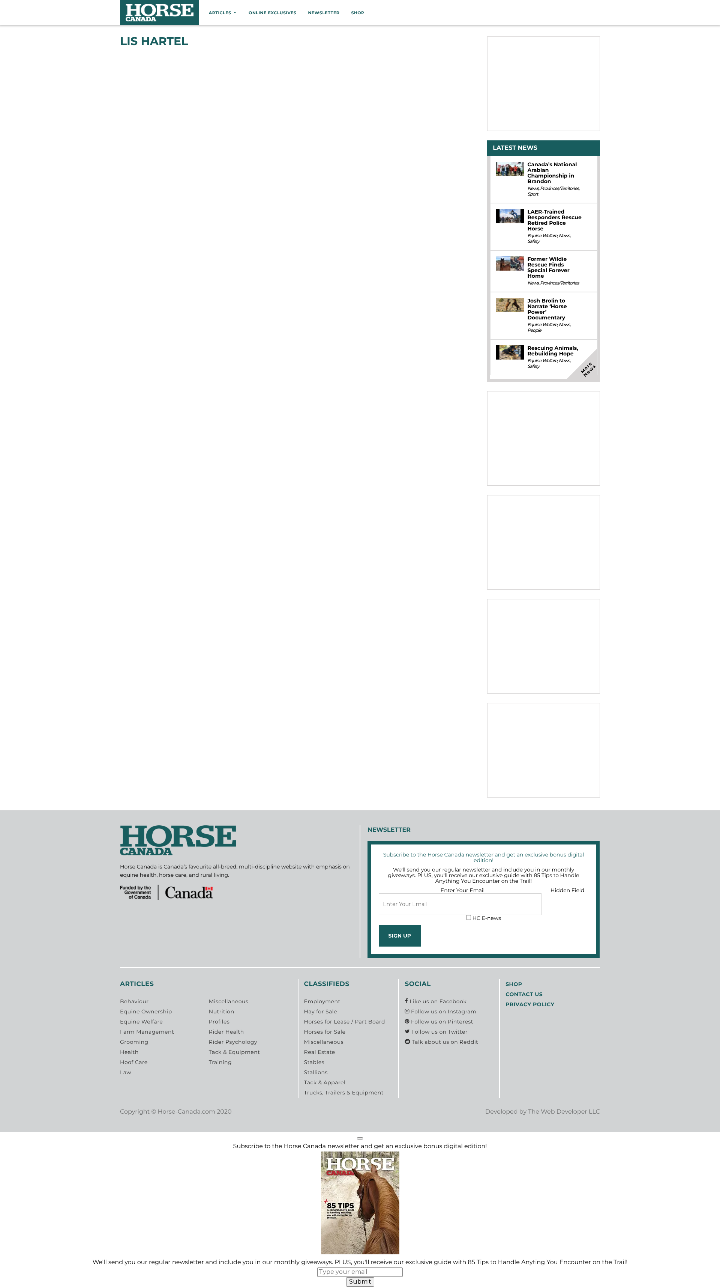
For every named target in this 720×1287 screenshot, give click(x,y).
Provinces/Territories (559, 188)
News (532, 188)
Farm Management (147, 1031)
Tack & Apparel (325, 1082)
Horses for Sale (325, 1031)
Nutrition (221, 1011)
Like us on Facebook (437, 1001)
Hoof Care (134, 1062)
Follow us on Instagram (443, 1011)
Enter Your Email (463, 890)
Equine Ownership (146, 1011)
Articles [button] (220, 12)
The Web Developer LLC (564, 1111)
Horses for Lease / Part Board (344, 1021)
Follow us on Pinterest (441, 1021)
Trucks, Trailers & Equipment (344, 1092)
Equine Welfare (542, 236)
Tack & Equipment (234, 1052)
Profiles (219, 1021)
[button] (360, 1138)
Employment (322, 1001)
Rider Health (226, 1031)
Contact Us (524, 994)
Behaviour (134, 1001)
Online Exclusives (272, 12)
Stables (314, 1062)
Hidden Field (567, 890)
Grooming (134, 1042)
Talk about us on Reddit (444, 1042)
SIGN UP (399, 935)
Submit (360, 1281)
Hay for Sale (320, 1011)
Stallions (316, 1072)
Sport (532, 194)
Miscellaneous (228, 1001)
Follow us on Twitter (438, 1031)
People (534, 330)
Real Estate (319, 1052)
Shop (357, 12)
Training (220, 1062)
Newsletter (323, 12)
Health (129, 1052)
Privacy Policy (530, 1004)
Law (125, 1072)
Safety (533, 241)
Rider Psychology (233, 1042)
